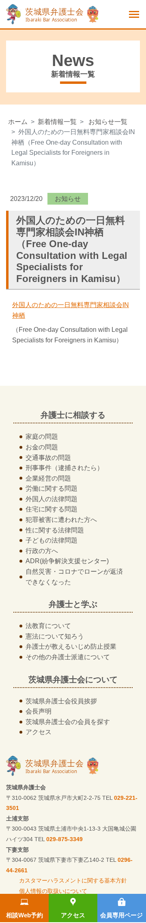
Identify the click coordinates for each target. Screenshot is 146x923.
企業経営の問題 (48, 478)
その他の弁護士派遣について (68, 657)
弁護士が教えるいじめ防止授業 (71, 646)
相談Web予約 (24, 915)
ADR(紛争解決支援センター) (67, 561)
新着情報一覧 (57, 121)
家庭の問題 (42, 436)
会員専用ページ (121, 915)
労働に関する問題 (51, 488)
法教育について (48, 625)
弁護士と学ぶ (73, 604)
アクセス (73, 915)
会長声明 (39, 711)
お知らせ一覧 (107, 121)
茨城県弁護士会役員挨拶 (61, 701)
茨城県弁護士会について (73, 679)
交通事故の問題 (48, 457)
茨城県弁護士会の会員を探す (68, 721)
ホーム (18, 121)
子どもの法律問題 (51, 540)
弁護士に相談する (73, 414)
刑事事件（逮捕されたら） (64, 467)
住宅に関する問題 (51, 509)
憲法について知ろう (55, 636)
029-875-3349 (64, 839)
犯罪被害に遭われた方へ (61, 519)
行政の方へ (42, 550)
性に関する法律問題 (55, 530)
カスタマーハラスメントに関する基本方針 (73, 880)
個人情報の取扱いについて (53, 891)
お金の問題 (42, 447)
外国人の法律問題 (51, 499)
